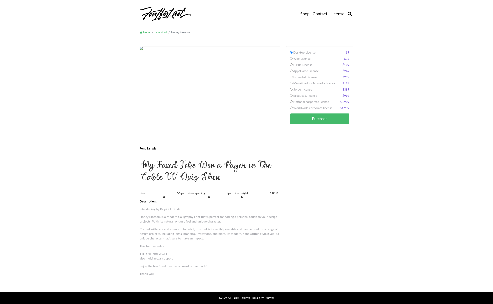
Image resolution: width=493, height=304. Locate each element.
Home (146, 32)
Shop (304, 14)
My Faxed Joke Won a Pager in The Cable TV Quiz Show (206, 171)
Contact (320, 14)
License (337, 14)
